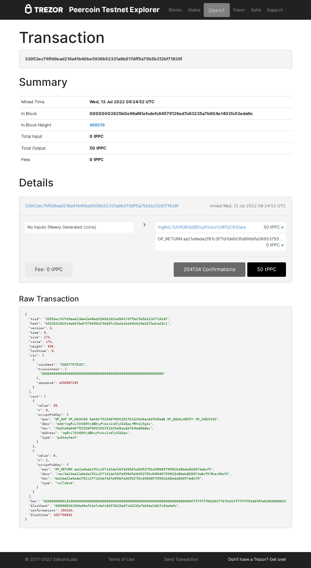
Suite (256, 10)
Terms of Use (121, 559)
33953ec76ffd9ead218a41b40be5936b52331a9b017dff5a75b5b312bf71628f (102, 205)
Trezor (238, 10)
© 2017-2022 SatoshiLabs (51, 559)
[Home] (44, 10)
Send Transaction (181, 559)
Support (275, 10)
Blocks (175, 10)
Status (194, 10)
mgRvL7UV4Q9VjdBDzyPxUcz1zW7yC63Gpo (202, 227)
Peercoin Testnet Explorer (114, 9)
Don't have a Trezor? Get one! (257, 559)
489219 (97, 125)
